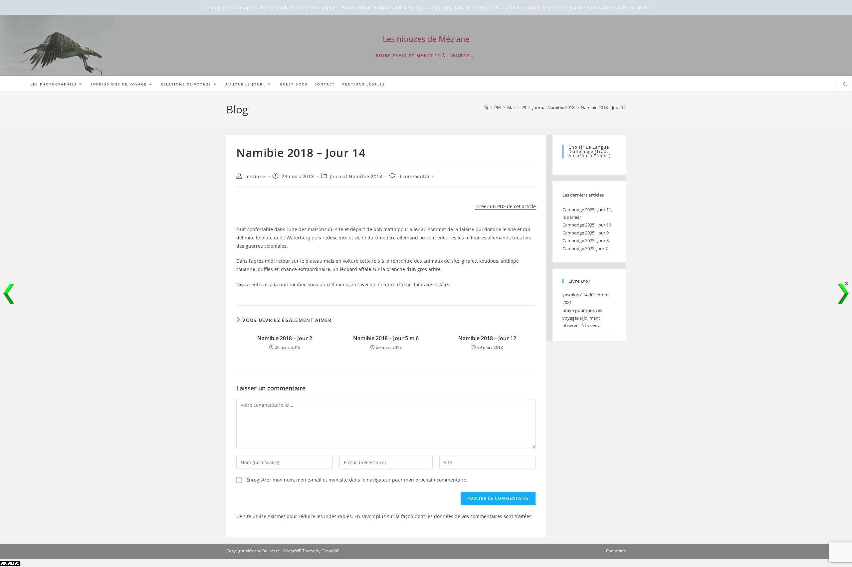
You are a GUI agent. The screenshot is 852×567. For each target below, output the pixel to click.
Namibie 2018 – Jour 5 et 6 (386, 338)
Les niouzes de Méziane (426, 38)
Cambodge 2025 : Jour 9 (585, 233)
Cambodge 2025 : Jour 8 (585, 240)
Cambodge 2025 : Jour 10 (586, 225)
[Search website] (845, 84)
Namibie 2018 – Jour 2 (284, 338)
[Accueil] (486, 107)
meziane (255, 176)
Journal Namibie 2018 (356, 176)
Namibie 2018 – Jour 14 (603, 107)
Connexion (616, 551)
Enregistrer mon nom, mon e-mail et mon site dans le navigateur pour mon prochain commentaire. (357, 480)
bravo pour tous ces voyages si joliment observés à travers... (582, 318)
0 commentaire (416, 176)
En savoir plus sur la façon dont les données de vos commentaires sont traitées (443, 516)
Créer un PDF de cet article (505, 206)
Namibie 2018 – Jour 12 (487, 338)
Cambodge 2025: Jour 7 (585, 248)
